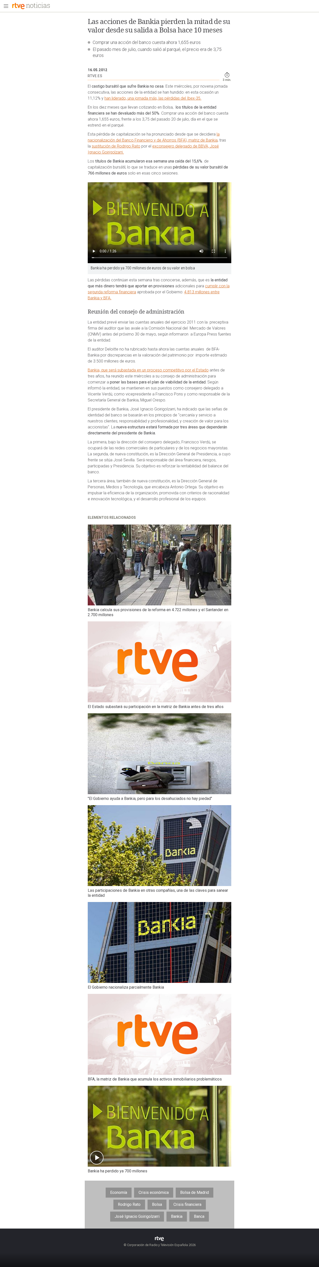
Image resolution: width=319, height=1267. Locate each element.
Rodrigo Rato (129, 1204)
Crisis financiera (187, 1204)
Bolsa (157, 1204)
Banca (199, 1216)
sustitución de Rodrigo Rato (116, 146)
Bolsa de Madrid (194, 1192)
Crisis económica (154, 1192)
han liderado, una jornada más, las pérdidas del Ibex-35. (152, 98)
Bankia (176, 1216)
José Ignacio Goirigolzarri (137, 1216)
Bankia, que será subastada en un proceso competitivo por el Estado (148, 370)
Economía (118, 1192)
